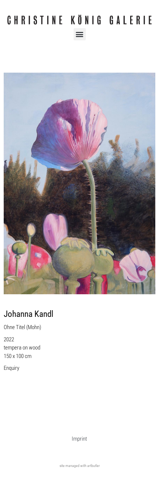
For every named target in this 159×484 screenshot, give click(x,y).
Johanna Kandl (28, 314)
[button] (80, 34)
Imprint (79, 438)
